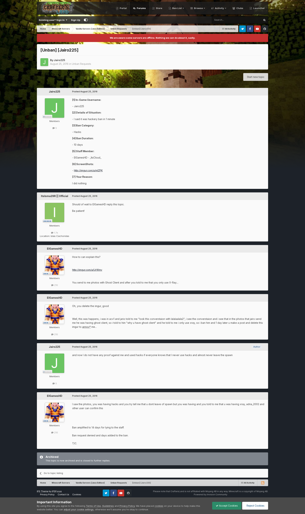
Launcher (259, 8)
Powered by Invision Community (210, 494)
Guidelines (108, 505)
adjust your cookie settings (79, 509)
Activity (219, 8)
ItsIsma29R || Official (54, 196)
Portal (123, 8)
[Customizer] (86, 19)
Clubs (239, 8)
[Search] (264, 19)
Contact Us (63, 494)
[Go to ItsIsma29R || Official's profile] (54, 212)
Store (158, 8)
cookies (159, 505)
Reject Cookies (255, 505)
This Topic (250, 20)
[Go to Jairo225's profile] (44, 62)
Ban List (177, 8)
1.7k (55, 232)
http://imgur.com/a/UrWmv (87, 269)
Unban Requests (81, 63)
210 (55, 285)
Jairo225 (59, 60)
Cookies (76, 494)
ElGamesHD (54, 248)
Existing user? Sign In (52, 20)
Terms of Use (93, 505)
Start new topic (255, 76)
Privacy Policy (47, 494)
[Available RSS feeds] (262, 482)
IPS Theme (42, 491)
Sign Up (75, 20)
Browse (198, 8)
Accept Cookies (228, 505)
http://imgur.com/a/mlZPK (88, 170)
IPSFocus (57, 491)
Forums (141, 8)
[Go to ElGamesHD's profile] (54, 265)
